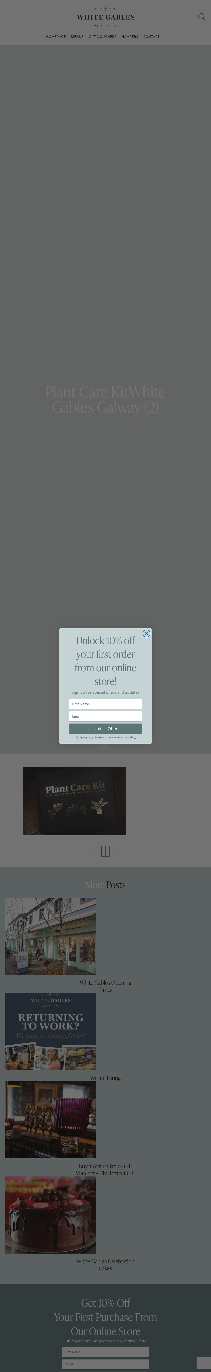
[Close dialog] (146, 633)
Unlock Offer (105, 728)
